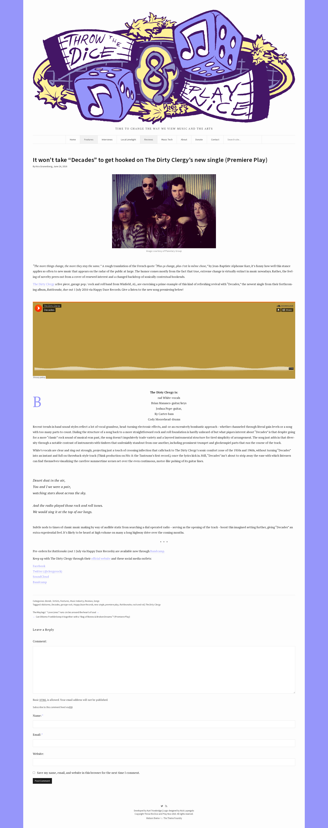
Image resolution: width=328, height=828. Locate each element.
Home (73, 139)
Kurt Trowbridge (154, 810)
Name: (38, 716)
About (184, 139)
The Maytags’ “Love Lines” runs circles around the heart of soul (64, 612)
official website (101, 558)
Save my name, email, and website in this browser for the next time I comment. (88, 773)
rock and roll (139, 604)
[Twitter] (162, 806)
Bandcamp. (157, 551)
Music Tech (167, 139)
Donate (199, 139)
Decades (55, 604)
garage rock (66, 604)
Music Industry (77, 600)
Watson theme (153, 818)
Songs (96, 600)
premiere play (112, 604)
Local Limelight (128, 139)
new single (99, 604)
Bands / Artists (52, 600)
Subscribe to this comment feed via (53, 707)
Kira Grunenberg (44, 166)
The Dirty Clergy (43, 284)
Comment (39, 641)
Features (88, 139)
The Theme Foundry (172, 818)
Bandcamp (40, 582)
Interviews (107, 139)
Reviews (148, 139)
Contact (215, 139)
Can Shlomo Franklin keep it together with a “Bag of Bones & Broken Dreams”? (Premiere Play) (83, 616)
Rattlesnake (126, 604)
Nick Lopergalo (187, 810)
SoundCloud (41, 577)
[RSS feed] (166, 806)
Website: (38, 754)
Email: (38, 735)
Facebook (39, 566)
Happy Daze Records (83, 604)
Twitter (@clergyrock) (47, 571)
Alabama (45, 604)
